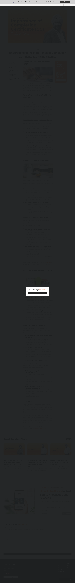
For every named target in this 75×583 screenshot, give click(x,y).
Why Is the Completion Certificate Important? (13, 67)
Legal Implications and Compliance (13, 71)
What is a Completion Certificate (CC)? (13, 63)
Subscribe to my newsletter (66, 579)
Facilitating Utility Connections (12, 75)
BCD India (48, 262)
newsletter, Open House (40, 428)
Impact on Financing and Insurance (14, 79)
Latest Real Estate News (6, 4)
